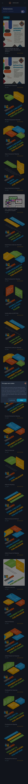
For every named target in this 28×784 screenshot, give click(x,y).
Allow (21, 400)
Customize (12, 400)
